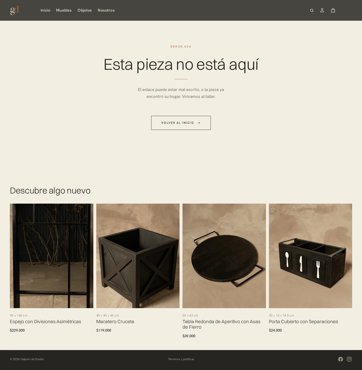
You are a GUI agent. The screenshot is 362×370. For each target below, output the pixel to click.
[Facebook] (341, 359)
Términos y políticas (181, 359)
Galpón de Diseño (32, 359)
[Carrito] (333, 10)
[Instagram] (349, 359)
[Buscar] (311, 10)
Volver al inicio (177, 123)
